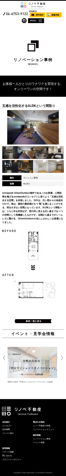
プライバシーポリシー (11, 459)
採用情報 (6, 448)
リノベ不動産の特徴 (41, 425)
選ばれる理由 (39, 422)
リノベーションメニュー (43, 429)
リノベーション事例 (41, 439)
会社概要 (6, 429)
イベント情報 (39, 442)
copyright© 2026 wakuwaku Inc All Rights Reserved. (33, 472)
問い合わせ (7, 455)
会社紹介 (6, 422)
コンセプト (7, 425)
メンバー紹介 (8, 433)
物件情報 (37, 435)
